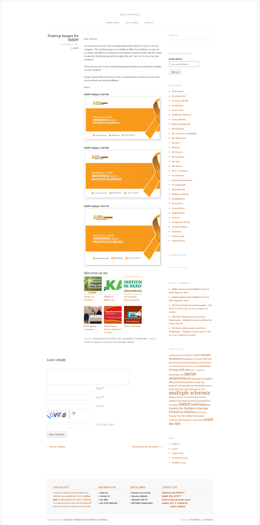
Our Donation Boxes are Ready (132, 298)
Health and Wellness (181, 114)
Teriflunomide (198, 416)
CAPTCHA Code (104, 424)
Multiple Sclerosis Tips (178, 397)
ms (187, 373)
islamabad (204, 366)
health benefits (181, 362)
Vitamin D (176, 231)
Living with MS (179, 119)
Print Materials (178, 189)
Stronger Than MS (176, 416)
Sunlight (188, 416)
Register (176, 443)
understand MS (175, 420)
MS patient (175, 382)
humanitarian (194, 362)
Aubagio (172, 355)
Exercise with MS (180, 100)
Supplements (178, 212)
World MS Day (178, 240)
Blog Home (132, 22)
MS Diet (175, 142)
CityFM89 (196, 355)
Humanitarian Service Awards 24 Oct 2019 (112, 329)
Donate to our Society (141, 492)
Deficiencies (178, 91)
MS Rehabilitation (201, 385)
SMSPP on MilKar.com (109, 298)
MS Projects (177, 152)
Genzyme (198, 359)
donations (175, 359)
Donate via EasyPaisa (89, 298)
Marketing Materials (105, 338)
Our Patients (178, 175)
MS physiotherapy (186, 385)
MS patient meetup (191, 382)
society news (201, 412)
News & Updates (180, 170)
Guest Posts (177, 110)
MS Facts (176, 147)
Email (100, 397)
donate (206, 355)
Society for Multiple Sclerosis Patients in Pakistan (188, 410)
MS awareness (182, 376)
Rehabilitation (178, 198)
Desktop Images (93, 342)
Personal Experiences (182, 180)
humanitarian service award (186, 366)
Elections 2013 (179, 96)
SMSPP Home (112, 22)
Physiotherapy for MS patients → (147, 446)
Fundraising (177, 105)
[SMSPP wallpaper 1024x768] (123, 266)
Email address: (176, 59)
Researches (177, 203)
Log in (175, 448)
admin (76, 48)
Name (100, 388)
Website (100, 406)
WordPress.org (179, 462)
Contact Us (105, 496)
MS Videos (177, 166)
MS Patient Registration (142, 503)
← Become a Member (56, 446)
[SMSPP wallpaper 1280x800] (123, 199)
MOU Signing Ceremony (90, 328)
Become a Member (184, 355)
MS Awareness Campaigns (133, 338)
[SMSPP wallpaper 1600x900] (123, 140)
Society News (178, 208)
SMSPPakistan (200, 405)
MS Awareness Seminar (200, 378)
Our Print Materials (108, 503)
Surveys (176, 217)
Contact (149, 22)
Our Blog (104, 499)
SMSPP (131, 342)
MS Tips (176, 161)
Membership (178, 128)
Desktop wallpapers (114, 342)
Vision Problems (179, 226)
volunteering (197, 420)
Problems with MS (180, 194)
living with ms (179, 369)
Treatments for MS (181, 222)
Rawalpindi (173, 405)
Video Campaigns (132, 326)
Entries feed (178, 453)
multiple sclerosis (189, 392)
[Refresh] (74, 414)
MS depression (179, 138)
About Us (104, 492)
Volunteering (178, 236)
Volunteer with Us (140, 499)
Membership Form (176, 374)
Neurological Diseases (197, 397)
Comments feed (180, 457)
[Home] (130, 10)
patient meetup (177, 400)
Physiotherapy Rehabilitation (199, 401)
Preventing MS (179, 184)
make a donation (197, 370)
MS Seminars (178, 156)
